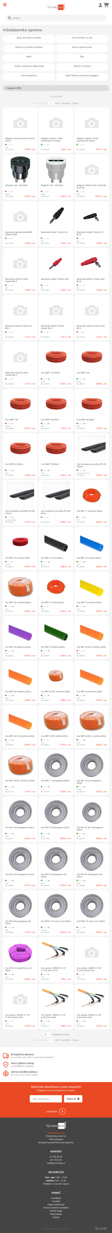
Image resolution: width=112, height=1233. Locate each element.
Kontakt (56, 1201)
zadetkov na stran (61, 1034)
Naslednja (66, 103)
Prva (36, 103)
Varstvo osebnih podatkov (56, 1207)
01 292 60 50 (56, 1156)
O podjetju (56, 1198)
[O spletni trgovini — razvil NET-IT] (100, 1228)
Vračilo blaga (56, 1210)
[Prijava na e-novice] (73, 1098)
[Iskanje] (9, 18)
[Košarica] (106, 5)
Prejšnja (43, 103)
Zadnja (75, 103)
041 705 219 (56, 1159)
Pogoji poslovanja (56, 1204)
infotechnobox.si (56, 1163)
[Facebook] (62, 1111)
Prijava (99, 5)
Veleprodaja (56, 1214)
